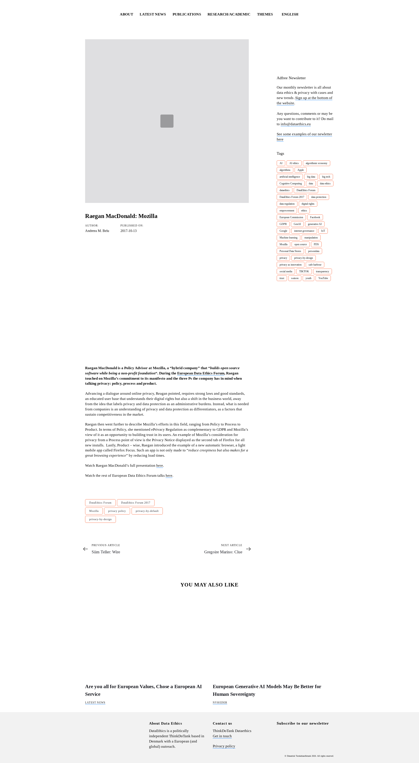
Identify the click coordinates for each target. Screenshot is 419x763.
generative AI (315, 224)
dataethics (285, 190)
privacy (283, 257)
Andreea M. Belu (97, 231)
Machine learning (288, 237)
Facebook (315, 217)
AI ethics (294, 163)
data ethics (325, 183)
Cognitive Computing (291, 183)
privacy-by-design (100, 519)
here (159, 465)
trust (282, 278)
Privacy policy (224, 746)
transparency (322, 271)
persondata (313, 251)
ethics (304, 210)
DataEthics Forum (100, 502)
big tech (326, 176)
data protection (318, 197)
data (311, 183)
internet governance (304, 230)
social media (286, 271)
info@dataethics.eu (296, 124)
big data (311, 176)
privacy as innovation (291, 264)
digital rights (308, 203)
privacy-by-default (147, 511)
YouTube (323, 278)
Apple (300, 169)
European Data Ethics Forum (200, 373)
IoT (323, 230)
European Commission (291, 217)
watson (295, 278)
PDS (316, 244)
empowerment (287, 210)
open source (300, 244)
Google (283, 230)
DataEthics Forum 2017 (135, 502)
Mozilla (94, 511)
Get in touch (222, 736)
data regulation (287, 203)
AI (281, 163)
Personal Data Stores (290, 251)
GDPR (283, 224)
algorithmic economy (316, 163)
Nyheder (220, 702)
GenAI (297, 224)
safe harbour (315, 264)
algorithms (285, 169)
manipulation (311, 237)
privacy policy (117, 511)
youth (308, 278)
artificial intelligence (290, 176)
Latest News (95, 702)
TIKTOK (304, 271)
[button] (292, 14)
